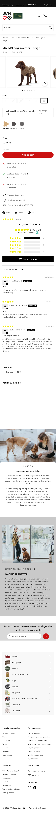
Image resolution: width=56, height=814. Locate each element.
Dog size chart (34, 752)
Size (4, 95)
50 (44, 101)
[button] (8, 219)
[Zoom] (44, 83)
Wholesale (6, 785)
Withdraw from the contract (39, 744)
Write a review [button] (28, 259)
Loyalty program (34, 748)
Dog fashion (7, 755)
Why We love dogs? (10, 771)
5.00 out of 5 (35, 230)
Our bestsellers (34, 733)
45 (36, 101)
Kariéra (5, 782)
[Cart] (45, 16)
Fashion (13, 38)
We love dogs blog (35, 755)
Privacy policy (8, 793)
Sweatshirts (23, 38)
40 (28, 101)
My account (32, 759)
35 (21, 101)
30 (13, 101)
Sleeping (6, 741)
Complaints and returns (37, 741)
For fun (5, 748)
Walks (4, 737)
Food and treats (8, 733)
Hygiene (5, 752)
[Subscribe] (46, 636)
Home (5, 38)
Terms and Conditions (11, 789)
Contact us (6, 778)
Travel (4, 744)
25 (6, 101)
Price (5, 138)
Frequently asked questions (39, 737)
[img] (8, 277)
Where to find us (9, 774)
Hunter (5, 52)
